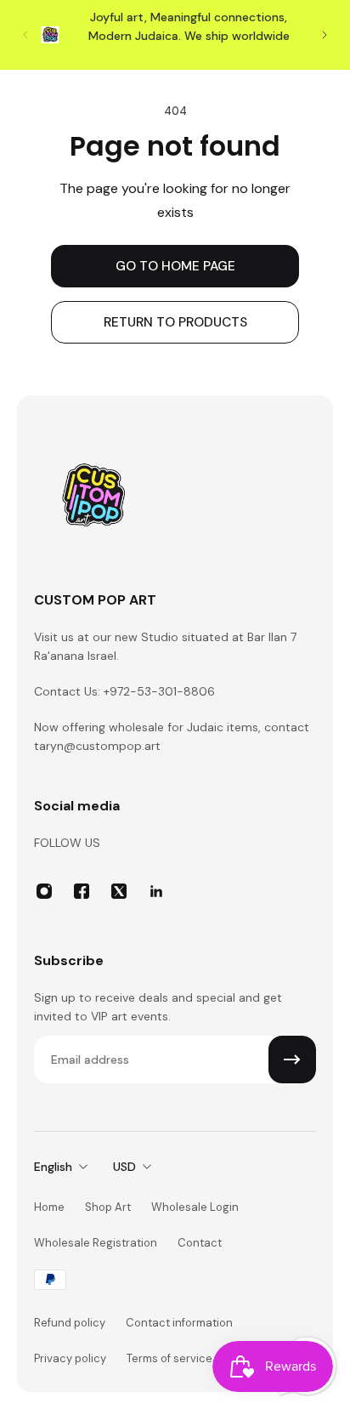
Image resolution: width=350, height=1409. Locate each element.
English (53, 1166)
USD (124, 1166)
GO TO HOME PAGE (175, 266)
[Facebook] (81, 891)
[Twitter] (119, 891)
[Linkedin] (156, 891)
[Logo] (93, 500)
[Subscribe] (292, 1059)
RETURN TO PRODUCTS (175, 322)
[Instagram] (44, 891)
